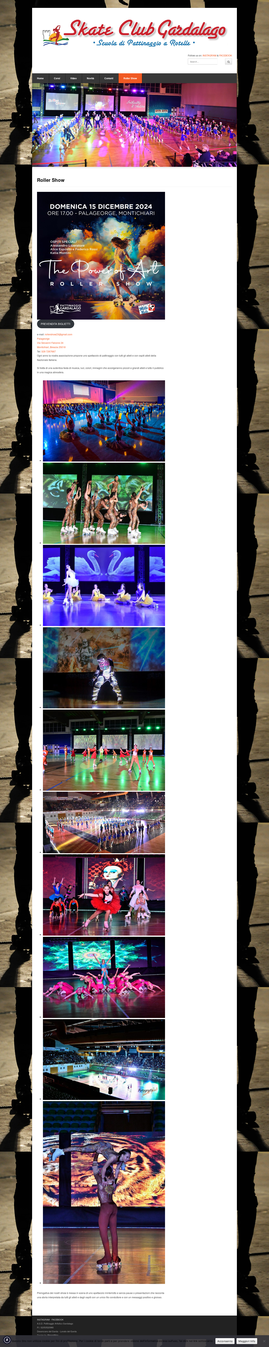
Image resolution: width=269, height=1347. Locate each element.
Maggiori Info (246, 1341)
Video (73, 78)
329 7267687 (48, 351)
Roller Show (130, 78)
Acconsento (225, 1341)
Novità (90, 78)
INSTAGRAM (209, 55)
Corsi (57, 78)
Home (40, 78)
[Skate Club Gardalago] (134, 34)
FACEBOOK (225, 55)
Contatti (108, 78)
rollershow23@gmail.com (58, 334)
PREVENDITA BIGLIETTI (55, 324)
